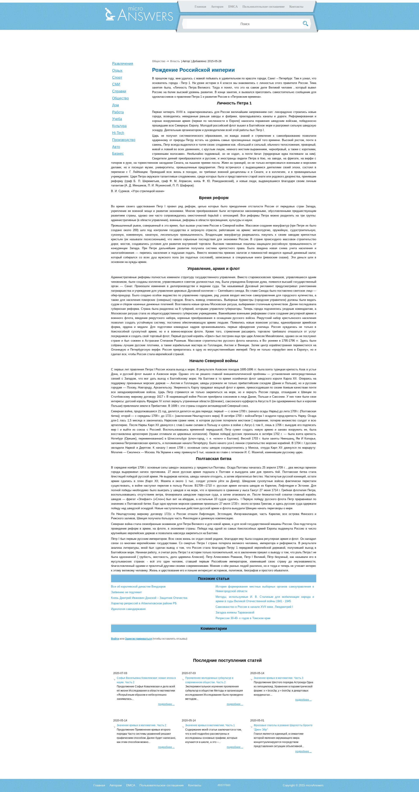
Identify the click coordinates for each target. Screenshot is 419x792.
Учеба (117, 119)
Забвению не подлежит (126, 592)
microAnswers (315, 785)
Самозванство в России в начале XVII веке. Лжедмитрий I (254, 606)
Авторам (217, 6)
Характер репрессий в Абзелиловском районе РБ (144, 603)
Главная (200, 6)
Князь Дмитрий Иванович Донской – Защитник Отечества (149, 598)
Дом (115, 105)
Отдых (117, 70)
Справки (119, 91)
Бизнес (118, 153)
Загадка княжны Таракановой (235, 612)
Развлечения (122, 63)
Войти (115, 638)
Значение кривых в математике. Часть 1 (210, 725)
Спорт (117, 77)
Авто (116, 147)
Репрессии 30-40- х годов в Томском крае (243, 618)
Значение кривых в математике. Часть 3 (278, 678)
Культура (119, 126)
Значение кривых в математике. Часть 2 (141, 725)
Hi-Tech (118, 133)
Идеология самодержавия (128, 609)
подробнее (166, 704)
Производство (123, 140)
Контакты (296, 6)
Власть (175, 61)
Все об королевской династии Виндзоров (138, 586)
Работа (118, 112)
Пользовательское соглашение (263, 6)
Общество (120, 98)
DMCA (233, 6)
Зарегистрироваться (138, 638)
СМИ (116, 84)
